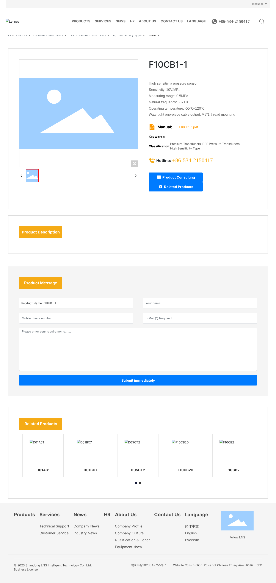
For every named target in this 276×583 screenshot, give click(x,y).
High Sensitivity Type (126, 35)
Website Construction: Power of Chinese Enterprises (209, 565)
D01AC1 (43, 470)
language (257, 3)
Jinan (249, 565)
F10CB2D (185, 470)
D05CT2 (138, 470)
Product (21, 35)
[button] (136, 483)
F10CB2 (233, 470)
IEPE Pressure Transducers (87, 35)
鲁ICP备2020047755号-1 (149, 565)
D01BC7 (90, 470)
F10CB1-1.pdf (188, 127)
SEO (259, 565)
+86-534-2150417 (234, 21)
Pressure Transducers (48, 35)
